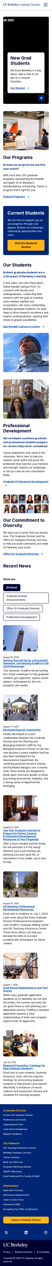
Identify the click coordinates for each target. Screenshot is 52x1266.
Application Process (13, 1190)
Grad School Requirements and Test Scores (25, 989)
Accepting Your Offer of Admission (20, 1209)
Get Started (17, 88)
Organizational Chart (13, 1124)
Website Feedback (12, 1134)
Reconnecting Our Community (22, 729)
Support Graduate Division (26, 1220)
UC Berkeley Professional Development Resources (19, 908)
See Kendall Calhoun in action (22, 326)
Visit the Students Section (26, 245)
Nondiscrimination (23, 1252)
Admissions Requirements (16, 1195)
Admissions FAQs (11, 1204)
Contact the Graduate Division (18, 1115)
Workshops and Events (14, 1119)
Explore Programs (14, 196)
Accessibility (43, 1252)
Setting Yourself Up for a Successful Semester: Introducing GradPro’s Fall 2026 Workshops (26, 663)
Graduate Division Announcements (16, 598)
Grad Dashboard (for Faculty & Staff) (21, 1176)
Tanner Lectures (11, 1157)
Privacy (7, 1252)
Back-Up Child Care (13, 1162)
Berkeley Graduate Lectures (17, 1152)
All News (11, 587)
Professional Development (21, 617)
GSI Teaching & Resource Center (19, 1147)
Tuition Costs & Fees (13, 1199)
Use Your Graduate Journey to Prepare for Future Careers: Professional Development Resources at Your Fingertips (21, 835)
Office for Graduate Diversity (21, 554)
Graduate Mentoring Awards (17, 1166)
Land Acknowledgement (15, 1129)
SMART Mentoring (12, 1171)
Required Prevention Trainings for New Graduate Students (24, 1067)
